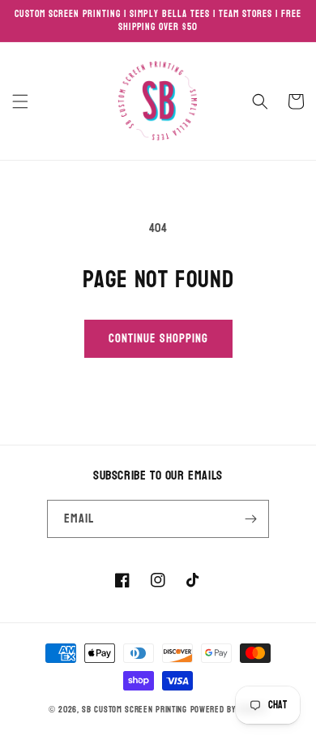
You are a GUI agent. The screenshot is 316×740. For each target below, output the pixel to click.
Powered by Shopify (229, 709)
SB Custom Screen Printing (134, 709)
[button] (20, 101)
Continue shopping (158, 339)
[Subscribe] (250, 519)
